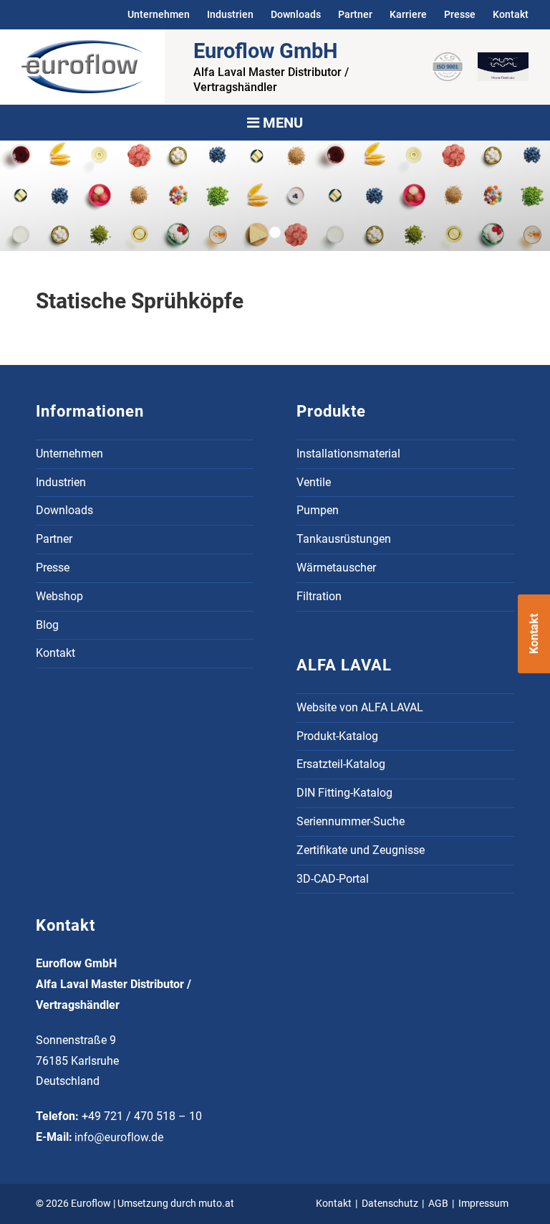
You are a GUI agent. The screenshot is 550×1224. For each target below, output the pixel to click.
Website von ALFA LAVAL (359, 707)
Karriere (408, 14)
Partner (355, 14)
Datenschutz (390, 1203)
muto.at (216, 1203)
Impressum (483, 1203)
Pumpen (317, 510)
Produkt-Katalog (337, 736)
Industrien (230, 14)
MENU (281, 122)
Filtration (319, 596)
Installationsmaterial (348, 453)
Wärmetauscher (336, 567)
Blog (47, 625)
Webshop (59, 596)
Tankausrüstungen (343, 539)
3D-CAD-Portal (332, 879)
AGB (438, 1203)
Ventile (313, 482)
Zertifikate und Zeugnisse (360, 850)
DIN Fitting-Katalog (344, 793)
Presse (460, 14)
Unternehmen (158, 14)
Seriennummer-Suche (350, 821)
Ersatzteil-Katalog (340, 764)
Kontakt (511, 14)
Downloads (296, 14)
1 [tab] (281, 233)
